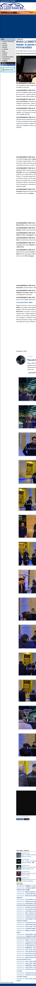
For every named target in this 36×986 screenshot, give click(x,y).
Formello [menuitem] (4, 55)
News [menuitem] (3, 51)
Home (2, 39)
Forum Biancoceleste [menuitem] (7, 57)
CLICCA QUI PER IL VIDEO (24, 302)
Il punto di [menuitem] (4, 53)
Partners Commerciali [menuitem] (8, 41)
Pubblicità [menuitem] (4, 60)
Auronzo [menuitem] (4, 43)
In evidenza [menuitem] (5, 49)
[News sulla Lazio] (12, 5)
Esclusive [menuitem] (4, 45)
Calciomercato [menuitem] (6, 58)
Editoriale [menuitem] (4, 47)
